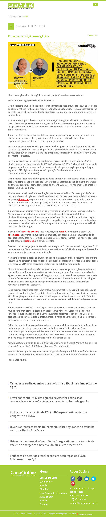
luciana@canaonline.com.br (84, 503)
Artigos (25, 16)
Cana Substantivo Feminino (53, 493)
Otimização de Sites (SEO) (66, 514)
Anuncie (43, 500)
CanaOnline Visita (48, 478)
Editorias (17, 16)
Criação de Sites (49, 514)
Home (10, 16)
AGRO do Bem (46, 496)
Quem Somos (46, 481)
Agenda (43, 485)
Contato (43, 504)
